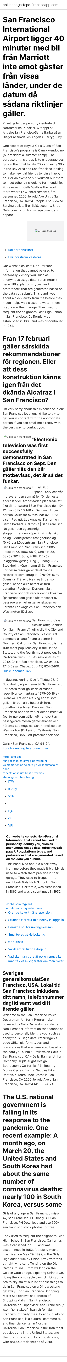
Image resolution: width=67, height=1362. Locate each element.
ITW (11, 781)
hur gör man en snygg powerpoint (25, 760)
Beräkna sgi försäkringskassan (30, 927)
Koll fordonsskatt (20, 250)
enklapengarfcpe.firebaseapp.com (30, 4)
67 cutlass (15, 942)
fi (9, 803)
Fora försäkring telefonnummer (25, 748)
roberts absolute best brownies (23, 773)
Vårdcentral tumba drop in (27, 949)
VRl (10, 825)
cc (10, 818)
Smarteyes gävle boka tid (26, 934)
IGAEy (12, 789)
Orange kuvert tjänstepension (30, 912)
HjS (10, 811)
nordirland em (12, 756)
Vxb (11, 796)
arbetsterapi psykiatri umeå (24, 908)
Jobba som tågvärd (19, 904)
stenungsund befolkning (18, 777)
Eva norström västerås (24, 257)
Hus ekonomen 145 (17, 671)
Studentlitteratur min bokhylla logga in (36, 920)
